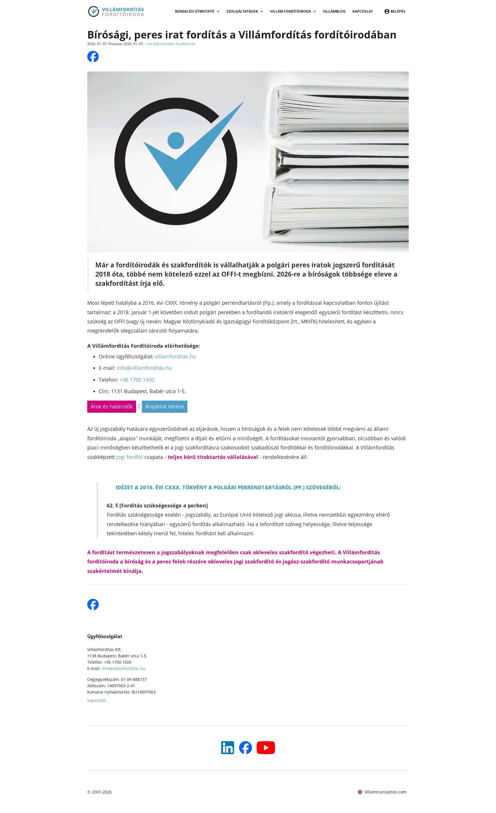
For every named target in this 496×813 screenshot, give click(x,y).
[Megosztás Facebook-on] (93, 56)
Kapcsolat (362, 11)
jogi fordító (129, 456)
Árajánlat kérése (164, 406)
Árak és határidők (112, 406)
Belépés (398, 11)
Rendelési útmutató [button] (194, 11)
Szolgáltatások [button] (242, 11)
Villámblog (334, 11)
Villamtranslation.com (385, 792)
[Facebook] (245, 747)
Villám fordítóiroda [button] (290, 11)
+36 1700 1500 (137, 379)
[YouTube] (228, 747)
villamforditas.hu (175, 356)
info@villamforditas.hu (144, 367)
